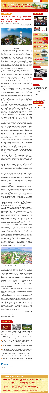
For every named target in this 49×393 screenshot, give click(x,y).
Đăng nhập (45, 1)
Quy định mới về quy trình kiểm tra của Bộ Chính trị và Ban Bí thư (15, 355)
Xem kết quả (43, 100)
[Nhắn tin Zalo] (46, 390)
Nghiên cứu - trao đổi (6, 13)
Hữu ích (37, 94)
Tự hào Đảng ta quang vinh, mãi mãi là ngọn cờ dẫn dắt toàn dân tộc (16, 353)
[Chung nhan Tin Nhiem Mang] (43, 380)
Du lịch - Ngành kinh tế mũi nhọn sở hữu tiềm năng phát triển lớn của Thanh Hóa (27, 333)
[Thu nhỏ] (28, 25)
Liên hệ (14, 376)
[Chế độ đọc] (21, 25)
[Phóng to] (23, 25)
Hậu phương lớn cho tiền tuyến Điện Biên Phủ (16, 333)
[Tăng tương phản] (30, 25)
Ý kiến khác (38, 97)
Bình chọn (38, 100)
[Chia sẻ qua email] (7, 24)
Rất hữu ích (38, 91)
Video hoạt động (37, 13)
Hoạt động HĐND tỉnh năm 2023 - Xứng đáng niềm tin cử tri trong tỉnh (17, 358)
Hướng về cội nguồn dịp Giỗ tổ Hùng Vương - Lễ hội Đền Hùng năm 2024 (6, 333)
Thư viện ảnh (37, 67)
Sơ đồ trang (8, 376)
